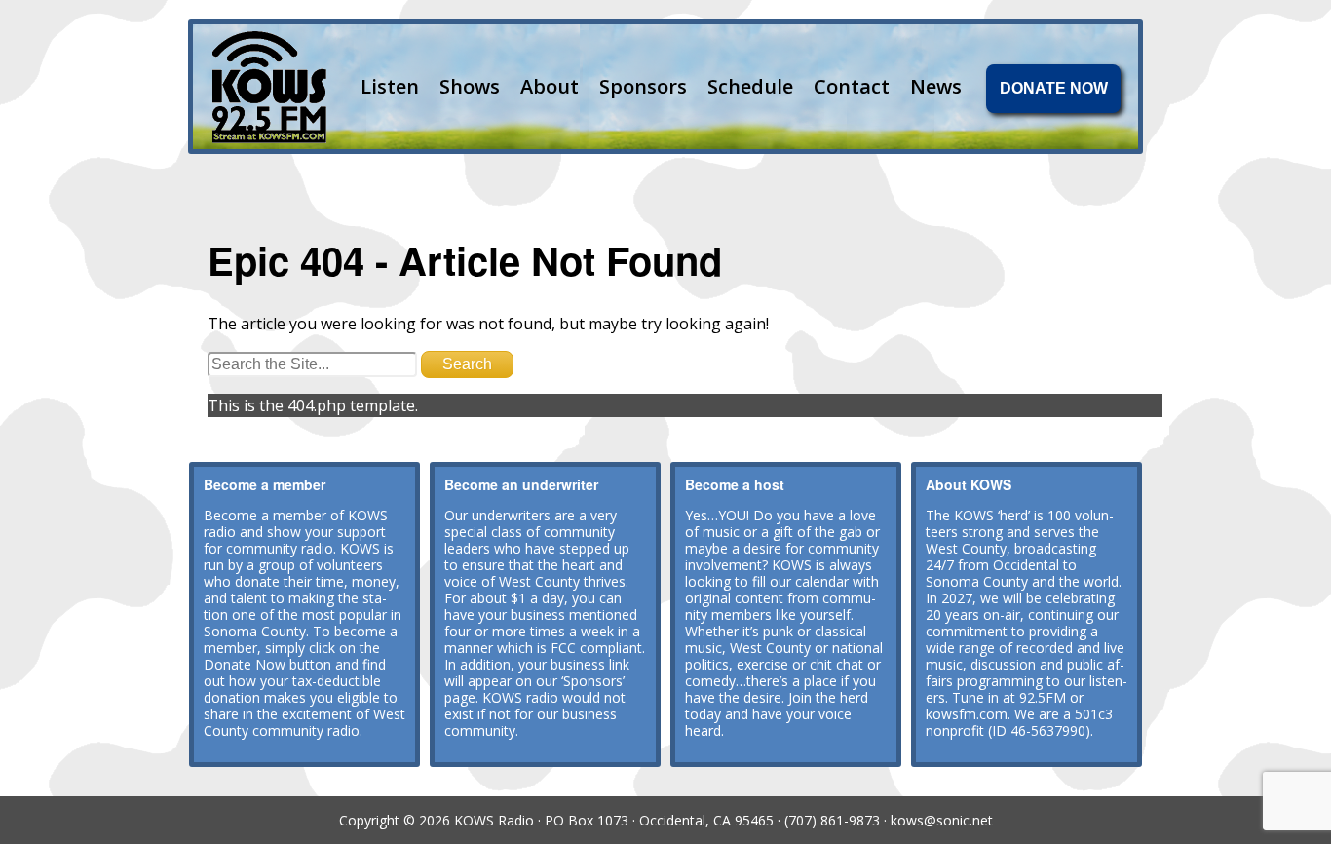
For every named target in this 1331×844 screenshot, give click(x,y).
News (936, 86)
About (549, 86)
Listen (390, 86)
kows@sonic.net (942, 820)
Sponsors (643, 86)
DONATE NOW (1054, 88)
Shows (469, 86)
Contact (852, 86)
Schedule (750, 86)
